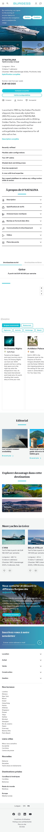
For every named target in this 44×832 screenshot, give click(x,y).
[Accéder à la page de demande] (40, 3)
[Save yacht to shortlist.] (4, 570)
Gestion (5, 678)
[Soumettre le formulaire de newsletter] (39, 642)
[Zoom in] (41, 288)
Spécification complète (11, 74)
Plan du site (22, 824)
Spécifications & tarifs (15, 207)
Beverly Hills (6, 730)
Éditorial (5, 761)
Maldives (5, 789)
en (24, 806)
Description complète (10, 139)
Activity (18, 330)
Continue (37, 17)
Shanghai (5, 721)
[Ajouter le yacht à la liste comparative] (10, 570)
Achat (4, 660)
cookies (17, 13)
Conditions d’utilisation (22, 819)
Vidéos (9, 235)
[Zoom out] (41, 291)
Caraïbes (5, 779)
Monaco (4, 694)
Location (5, 654)
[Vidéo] (22, 37)
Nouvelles (5, 763)
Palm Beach (6, 733)
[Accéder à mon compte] (36, 3)
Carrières (5, 748)
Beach (39, 330)
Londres (5, 691)
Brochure (20, 100)
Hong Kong (6, 703)
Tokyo (4, 714)
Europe (5, 793)
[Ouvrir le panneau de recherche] (7, 3)
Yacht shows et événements (11, 766)
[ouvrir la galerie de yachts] (17, 45)
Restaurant (27, 325)
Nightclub (7, 330)
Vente (4, 666)
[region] (22, 303)
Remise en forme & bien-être (18, 221)
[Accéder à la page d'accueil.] (22, 4)
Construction (7, 672)
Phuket (4, 712)
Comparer (8, 100)
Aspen (4, 726)
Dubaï (4, 701)
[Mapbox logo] (5, 319)
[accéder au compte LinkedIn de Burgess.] (25, 814)
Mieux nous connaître (9, 743)
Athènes (5, 707)
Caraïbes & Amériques (11, 776)
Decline (27, 17)
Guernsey (5, 728)
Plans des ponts (13, 242)
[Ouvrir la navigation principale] (3, 3)
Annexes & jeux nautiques (17, 214)
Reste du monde (8, 786)
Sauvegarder (32, 100)
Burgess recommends (11, 325)
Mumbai (5, 719)
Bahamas (5, 782)
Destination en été (11, 262)
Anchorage (29, 330)
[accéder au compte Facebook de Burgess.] (13, 814)
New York (5, 696)
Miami (4, 698)
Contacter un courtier (22, 91)
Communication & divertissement (20, 228)
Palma (4, 705)
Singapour (5, 710)
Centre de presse (8, 750)
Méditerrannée (7, 796)
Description (11, 200)
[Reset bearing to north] (41, 293)
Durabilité (5, 746)
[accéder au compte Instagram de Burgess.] (19, 814)
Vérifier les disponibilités (22, 95)
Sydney (4, 717)
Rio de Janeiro (7, 724)
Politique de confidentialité (22, 822)
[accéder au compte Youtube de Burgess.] (30, 814)
